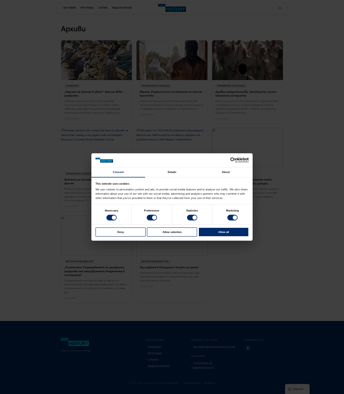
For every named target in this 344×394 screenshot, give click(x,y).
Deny (120, 232)
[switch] (152, 217)
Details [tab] (172, 172)
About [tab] (226, 172)
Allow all (223, 232)
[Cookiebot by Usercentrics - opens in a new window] (233, 160)
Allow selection (172, 232)
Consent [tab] (118, 172)
